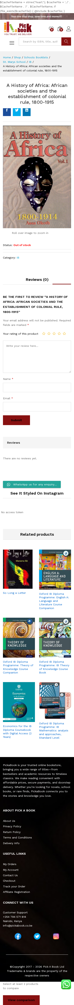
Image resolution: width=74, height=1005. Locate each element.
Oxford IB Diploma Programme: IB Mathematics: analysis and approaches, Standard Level (53, 730)
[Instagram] (56, 936)
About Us (9, 820)
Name (8, 378)
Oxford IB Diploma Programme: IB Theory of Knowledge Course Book (54, 667)
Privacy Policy (12, 826)
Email (8, 398)
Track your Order (14, 886)
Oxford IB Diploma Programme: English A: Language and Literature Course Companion (54, 601)
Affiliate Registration (16, 891)
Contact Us (10, 875)
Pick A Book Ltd (53, 966)
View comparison (21, 1000)
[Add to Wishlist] (23, 586)
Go (66, 41)
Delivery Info (11, 843)
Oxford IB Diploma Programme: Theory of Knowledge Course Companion (18, 667)
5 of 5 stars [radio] (64, 333)
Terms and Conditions (17, 837)
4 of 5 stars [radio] (59, 333)
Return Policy (12, 832)
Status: (7, 245)
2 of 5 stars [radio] (49, 333)
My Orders (9, 864)
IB (18, 257)
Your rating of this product (20, 333)
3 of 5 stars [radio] (54, 333)
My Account (11, 869)
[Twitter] (37, 936)
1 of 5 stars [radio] (43, 333)
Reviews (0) (37, 279)
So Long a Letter (14, 592)
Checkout (9, 880)
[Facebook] (18, 936)
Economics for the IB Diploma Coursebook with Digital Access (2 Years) (17, 731)
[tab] (37, 281)
